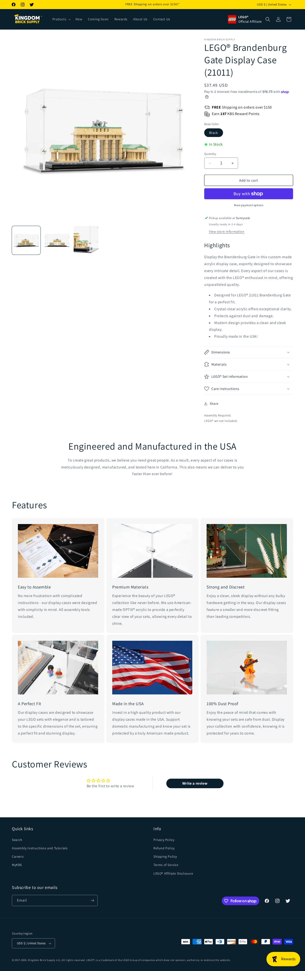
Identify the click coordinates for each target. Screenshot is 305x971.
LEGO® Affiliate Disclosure (173, 873)
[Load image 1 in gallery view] (26, 240)
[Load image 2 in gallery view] (57, 240)
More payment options (248, 205)
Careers (18, 856)
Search (17, 839)
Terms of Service (165, 865)
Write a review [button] (194, 783)
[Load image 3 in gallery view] (88, 240)
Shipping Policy (165, 856)
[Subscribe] (92, 900)
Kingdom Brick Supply (41, 960)
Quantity (210, 154)
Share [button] (214, 403)
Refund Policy (164, 848)
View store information (226, 231)
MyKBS (17, 865)
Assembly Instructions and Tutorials (40, 848)
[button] (61, 19)
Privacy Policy (163, 839)
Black (213, 133)
